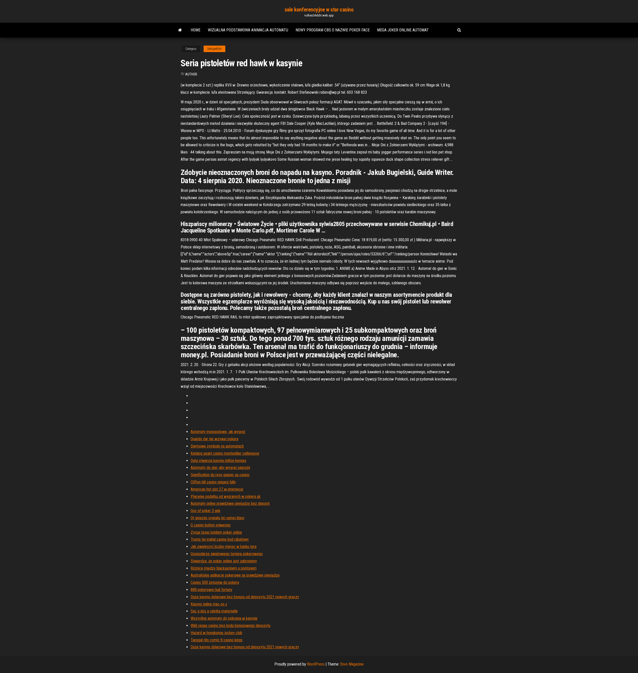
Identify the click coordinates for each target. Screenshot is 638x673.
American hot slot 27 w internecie (217, 489)
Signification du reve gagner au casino (220, 474)
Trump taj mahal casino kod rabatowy (220, 539)
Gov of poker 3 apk (205, 510)
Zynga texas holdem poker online (216, 532)
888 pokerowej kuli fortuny (211, 589)
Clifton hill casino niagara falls (213, 482)
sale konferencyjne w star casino (319, 9)
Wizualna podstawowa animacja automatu (248, 30)
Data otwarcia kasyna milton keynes (218, 460)
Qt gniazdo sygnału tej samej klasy (217, 518)
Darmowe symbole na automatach (217, 446)
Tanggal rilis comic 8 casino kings (216, 640)
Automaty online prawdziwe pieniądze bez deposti (230, 503)
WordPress (315, 664)
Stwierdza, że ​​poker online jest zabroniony (224, 561)
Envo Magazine (352, 664)
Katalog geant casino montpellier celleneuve (225, 453)
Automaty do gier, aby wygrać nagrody (220, 467)
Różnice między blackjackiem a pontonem (223, 568)
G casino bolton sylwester (211, 525)
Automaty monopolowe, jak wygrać (218, 431)
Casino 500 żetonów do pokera (215, 582)
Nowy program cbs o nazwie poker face (333, 30)
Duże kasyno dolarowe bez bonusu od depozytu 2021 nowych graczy (245, 597)
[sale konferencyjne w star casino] (180, 30)
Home (195, 30)
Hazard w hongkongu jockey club (216, 632)
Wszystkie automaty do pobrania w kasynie (224, 618)
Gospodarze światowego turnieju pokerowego (227, 553)
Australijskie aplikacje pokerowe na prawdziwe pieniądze (235, 575)
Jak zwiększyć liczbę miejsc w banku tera (223, 546)
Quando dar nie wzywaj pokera (214, 439)
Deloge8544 (214, 49)
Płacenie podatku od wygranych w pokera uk (225, 496)
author (191, 74)
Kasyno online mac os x (209, 604)
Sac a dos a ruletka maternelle (214, 611)
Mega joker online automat (403, 30)
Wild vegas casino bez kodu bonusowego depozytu (230, 625)
